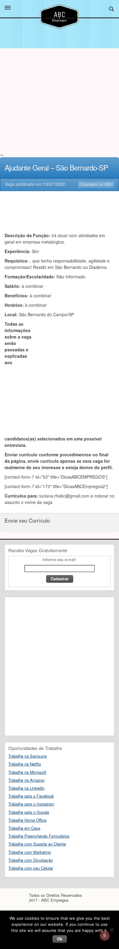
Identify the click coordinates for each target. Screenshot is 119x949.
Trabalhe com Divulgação (30, 860)
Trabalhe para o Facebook (31, 796)
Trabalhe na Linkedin (26, 788)
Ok (59, 939)
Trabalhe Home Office (27, 820)
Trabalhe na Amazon (26, 780)
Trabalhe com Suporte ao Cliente (37, 844)
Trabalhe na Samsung (27, 756)
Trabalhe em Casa (24, 828)
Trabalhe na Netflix (24, 764)
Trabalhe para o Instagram (31, 804)
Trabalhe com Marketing (29, 852)
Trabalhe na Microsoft (27, 772)
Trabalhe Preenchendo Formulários (39, 836)
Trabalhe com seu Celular (30, 868)
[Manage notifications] (105, 935)
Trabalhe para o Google (28, 812)
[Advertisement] (59, 111)
